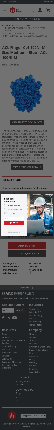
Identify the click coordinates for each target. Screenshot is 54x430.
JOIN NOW (14, 223)
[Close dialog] (51, 196)
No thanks (14, 227)
